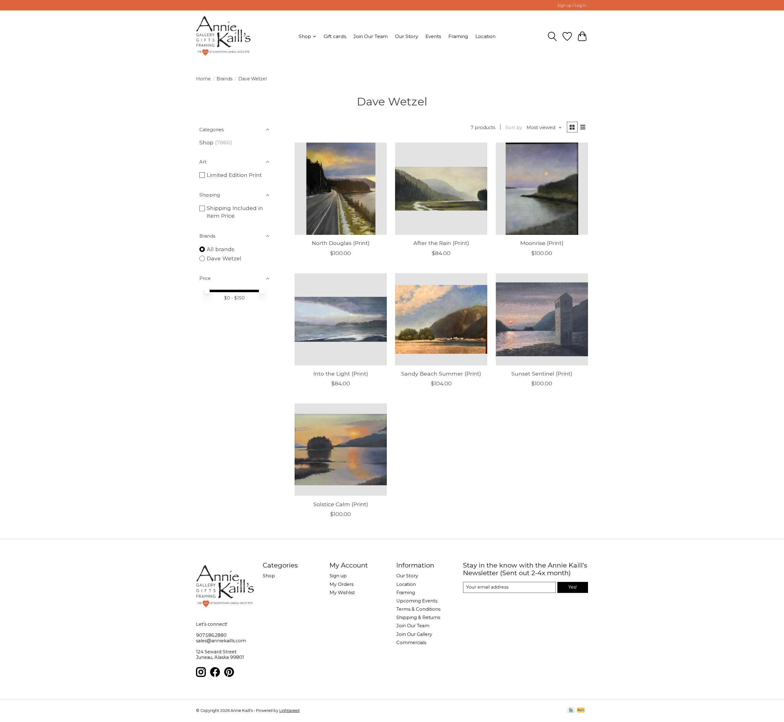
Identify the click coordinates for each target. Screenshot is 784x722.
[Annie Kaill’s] (223, 36)
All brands (220, 249)
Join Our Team (370, 36)
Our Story (406, 36)
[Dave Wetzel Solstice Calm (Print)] (341, 449)
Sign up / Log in (571, 5)
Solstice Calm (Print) (340, 504)
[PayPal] (581, 710)
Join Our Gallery (414, 634)
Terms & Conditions (418, 609)
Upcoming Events (416, 601)
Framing (458, 36)
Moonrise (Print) (542, 243)
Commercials (411, 642)
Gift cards (335, 36)
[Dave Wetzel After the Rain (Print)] (441, 189)
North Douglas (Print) (341, 243)
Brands (224, 79)
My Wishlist (342, 592)
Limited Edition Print (234, 175)
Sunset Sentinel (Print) (541, 373)
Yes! (572, 587)
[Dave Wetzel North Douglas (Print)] (341, 189)
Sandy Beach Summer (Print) (441, 373)
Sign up (338, 576)
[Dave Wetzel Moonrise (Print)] (542, 189)
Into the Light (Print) (340, 373)
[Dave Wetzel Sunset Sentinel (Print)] (542, 319)
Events (433, 36)
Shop (206, 142)
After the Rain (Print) (441, 243)
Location (485, 36)
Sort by (514, 127)
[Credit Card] (571, 710)
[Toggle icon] (552, 36)
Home (203, 79)
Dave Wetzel (224, 258)
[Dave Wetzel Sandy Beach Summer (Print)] (441, 319)
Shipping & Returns (418, 617)
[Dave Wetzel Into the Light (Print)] (341, 319)
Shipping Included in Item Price (235, 212)
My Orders (341, 584)
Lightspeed (289, 710)
